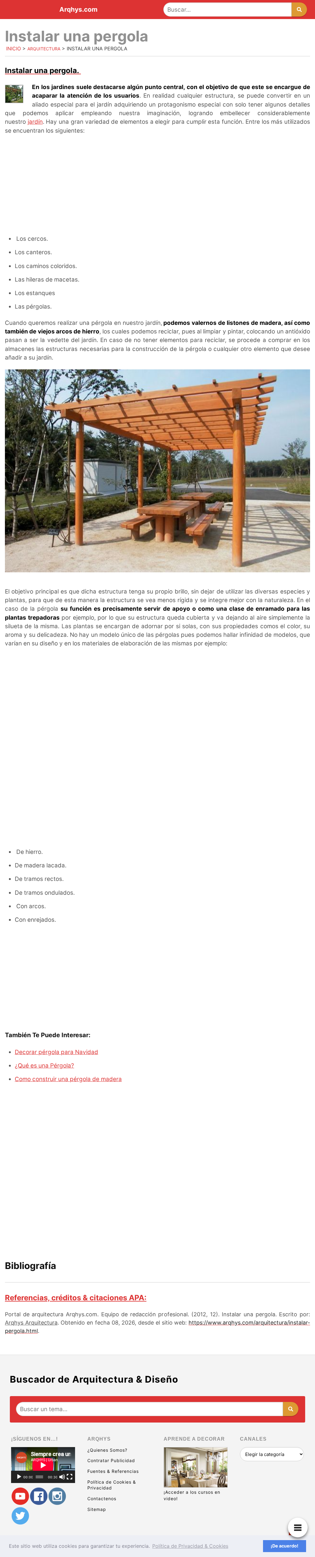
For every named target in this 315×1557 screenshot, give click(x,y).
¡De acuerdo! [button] (284, 1545)
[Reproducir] (19, 1477)
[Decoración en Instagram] (57, 1496)
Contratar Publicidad (111, 1460)
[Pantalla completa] (69, 1477)
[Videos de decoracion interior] (20, 1496)
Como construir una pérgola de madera (68, 1079)
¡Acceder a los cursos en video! (192, 1495)
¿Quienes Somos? (107, 1450)
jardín (35, 121)
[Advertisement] (157, 185)
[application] (43, 1465)
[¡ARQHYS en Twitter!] (20, 1515)
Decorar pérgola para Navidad (56, 1052)
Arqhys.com (78, 9)
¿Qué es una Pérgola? (44, 1065)
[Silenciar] (62, 1477)
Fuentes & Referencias (113, 1471)
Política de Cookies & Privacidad (111, 1484)
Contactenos (101, 1498)
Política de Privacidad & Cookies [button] (190, 1546)
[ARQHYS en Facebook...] (39, 1496)
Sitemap (96, 1509)
